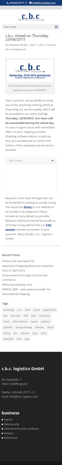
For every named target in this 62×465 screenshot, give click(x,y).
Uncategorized (18, 49)
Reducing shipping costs (17, 284)
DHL (5, 315)
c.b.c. (19, 310)
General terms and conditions (21, 428)
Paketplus (39, 327)
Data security (11, 424)
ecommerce (44, 315)
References (10, 438)
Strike (43, 333)
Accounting (8, 310)
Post (15, 333)
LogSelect (45, 321)
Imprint (8, 419)
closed (37, 310)
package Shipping (24, 327)
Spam (35, 333)
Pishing (6, 333)
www (27, 339)
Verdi (19, 339)
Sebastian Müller (18, 44)
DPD (26, 315)
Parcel (50, 327)
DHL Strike (16, 315)
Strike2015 (8, 339)
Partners (9, 433)
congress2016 (49, 310)
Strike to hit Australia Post (18, 261)
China (27, 310)
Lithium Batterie (20, 321)
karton (6, 321)
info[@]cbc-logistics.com (23, 396)
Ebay (33, 315)
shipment (25, 333)
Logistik (34, 321)
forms (28, 207)
